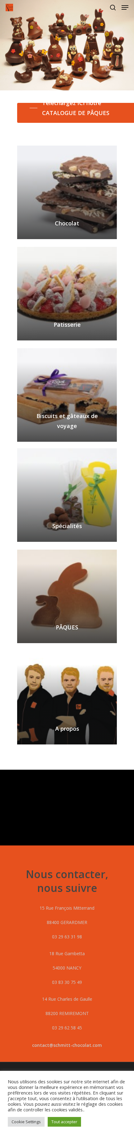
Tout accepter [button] (64, 1121)
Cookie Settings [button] (26, 1121)
